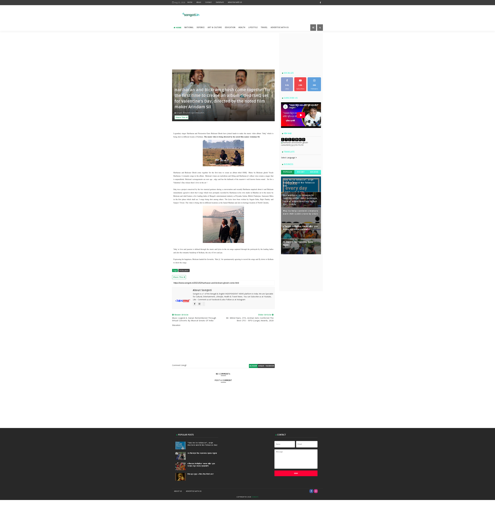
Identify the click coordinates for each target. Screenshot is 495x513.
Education (230, 27)
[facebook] (320, 3)
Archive (314, 172)
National (189, 27)
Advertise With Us (280, 27)
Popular (287, 172)
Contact (208, 2)
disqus (261, 366)
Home (189, 2)
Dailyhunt (220, 2)
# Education (184, 270)
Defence (201, 27)
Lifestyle (253, 27)
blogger (253, 366)
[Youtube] (320, 491)
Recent (301, 172)
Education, (200, 113)
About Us (178, 491)
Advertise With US (235, 2)
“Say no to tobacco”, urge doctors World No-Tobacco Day (299, 183)
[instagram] (316, 491)
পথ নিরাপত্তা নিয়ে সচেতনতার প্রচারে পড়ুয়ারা (202, 453)
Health (241, 27)
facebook (270, 366)
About (198, 2)
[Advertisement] (259, 13)
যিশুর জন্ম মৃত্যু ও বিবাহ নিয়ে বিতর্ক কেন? (201, 474)
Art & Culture (215, 27)
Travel (264, 27)
